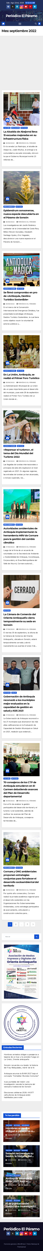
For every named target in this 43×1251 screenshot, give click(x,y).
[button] (36, 24)
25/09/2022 (10, 890)
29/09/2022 (10, 304)
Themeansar (21, 1247)
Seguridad (25, 1125)
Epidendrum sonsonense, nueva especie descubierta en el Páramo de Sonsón (21, 214)
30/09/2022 (10, 143)
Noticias (24, 128)
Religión (24, 1150)
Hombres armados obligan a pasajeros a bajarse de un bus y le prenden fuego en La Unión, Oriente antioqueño (21, 1056)
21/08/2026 (12, 1160)
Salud (14, 692)
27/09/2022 (10, 461)
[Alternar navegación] (20, 23)
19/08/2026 (12, 1210)
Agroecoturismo (10, 288)
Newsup (34, 1244)
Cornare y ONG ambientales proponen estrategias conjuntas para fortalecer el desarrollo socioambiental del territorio (21, 878)
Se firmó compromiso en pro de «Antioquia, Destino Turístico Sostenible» (20, 296)
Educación (15, 128)
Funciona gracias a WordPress (15, 1244)
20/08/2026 (12, 1185)
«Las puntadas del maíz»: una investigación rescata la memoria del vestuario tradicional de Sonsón (19, 1084)
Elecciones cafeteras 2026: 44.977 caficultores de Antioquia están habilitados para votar (19, 1094)
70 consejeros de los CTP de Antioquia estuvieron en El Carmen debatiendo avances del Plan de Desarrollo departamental (20, 789)
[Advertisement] (21, 58)
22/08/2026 (12, 1135)
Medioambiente (9, 206)
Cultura (7, 128)
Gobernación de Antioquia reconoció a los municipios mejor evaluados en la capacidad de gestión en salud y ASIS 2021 (19, 703)
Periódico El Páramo (21, 16)
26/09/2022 (10, 801)
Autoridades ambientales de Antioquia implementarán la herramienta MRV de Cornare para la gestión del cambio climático (20, 535)
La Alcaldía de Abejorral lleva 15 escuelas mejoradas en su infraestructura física (20, 135)
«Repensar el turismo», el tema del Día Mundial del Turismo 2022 (18, 453)
